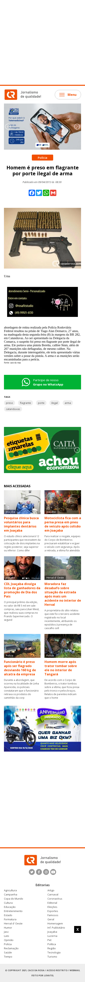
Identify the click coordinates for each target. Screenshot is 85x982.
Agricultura (10, 890)
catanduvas (13, 409)
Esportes (52, 911)
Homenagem (55, 923)
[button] (77, 127)
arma (68, 403)
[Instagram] (46, 872)
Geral (50, 919)
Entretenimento (13, 911)
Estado (8, 915)
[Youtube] (53, 872)
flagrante (25, 403)
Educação (10, 907)
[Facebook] (39, 872)
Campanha (10, 894)
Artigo (50, 890)
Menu (72, 94)
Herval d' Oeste (13, 923)
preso (9, 403)
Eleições (52, 907)
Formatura (10, 919)
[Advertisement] (42, 42)
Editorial (52, 903)
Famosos (52, 915)
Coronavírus (54, 898)
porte (41, 403)
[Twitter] (32, 872)
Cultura (8, 903)
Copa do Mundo (13, 898)
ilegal (54, 403)
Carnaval (52, 894)
